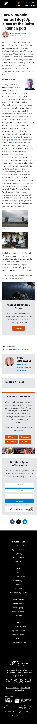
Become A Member (18, 612)
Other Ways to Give (18, 643)
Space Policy (18, 558)
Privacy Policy (30, 505)
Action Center (18, 604)
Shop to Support (18, 635)
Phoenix (5, 172)
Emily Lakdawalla (24, 359)
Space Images (18, 581)
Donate (18, 328)
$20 (11, 441)
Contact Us (25, 687)
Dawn (27, 51)
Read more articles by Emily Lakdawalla (24, 367)
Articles (26, 350)
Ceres (4, 151)
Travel (18, 639)
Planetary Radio (18, 577)
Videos (18, 585)
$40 (25, 441)
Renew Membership (18, 627)
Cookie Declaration (18, 716)
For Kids (18, 562)
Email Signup (18, 608)
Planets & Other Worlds (18, 546)
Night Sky (18, 554)
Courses (18, 589)
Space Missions (18, 550)
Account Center (12, 687)
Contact (18, 616)
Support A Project (19, 631)
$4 (11, 437)
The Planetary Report (18, 593)
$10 (25, 437)
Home (19, 350)
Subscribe (19, 501)
